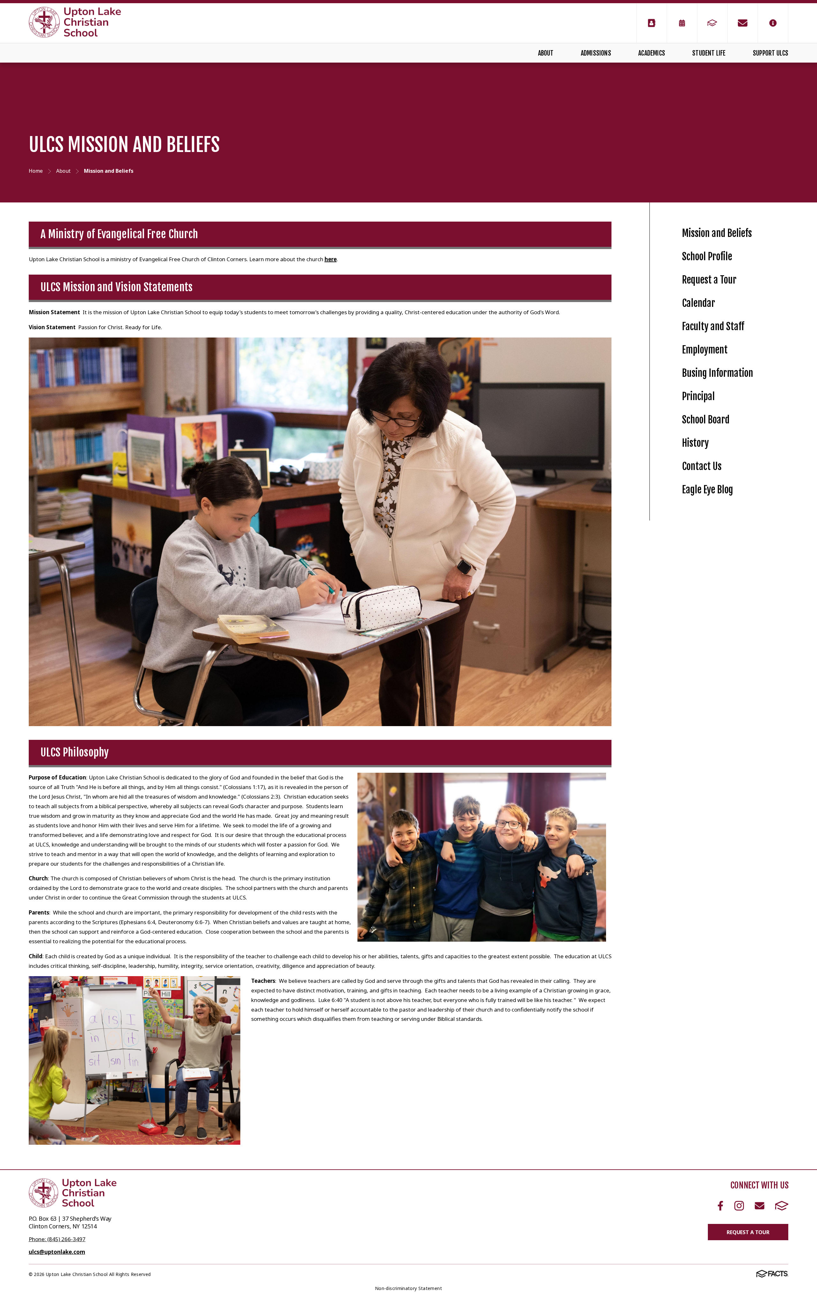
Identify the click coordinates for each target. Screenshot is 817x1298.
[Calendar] (682, 23)
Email (759, 1205)
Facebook (720, 1205)
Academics (651, 53)
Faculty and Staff (713, 326)
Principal (698, 396)
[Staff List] (652, 23)
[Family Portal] (712, 23)
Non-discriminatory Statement (408, 1288)
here (331, 259)
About (546, 53)
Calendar (698, 303)
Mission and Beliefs (717, 233)
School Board (706, 420)
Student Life (708, 53)
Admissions (596, 53)
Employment (705, 350)
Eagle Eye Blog (707, 490)
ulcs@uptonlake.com (57, 1252)
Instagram (738, 1205)
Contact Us (702, 466)
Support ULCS (770, 53)
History (695, 443)
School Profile (707, 256)
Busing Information (717, 373)
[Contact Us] (743, 23)
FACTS (781, 1205)
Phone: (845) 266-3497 (57, 1239)
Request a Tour (709, 280)
